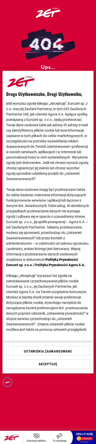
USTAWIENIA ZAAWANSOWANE (48, 351)
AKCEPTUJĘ (48, 364)
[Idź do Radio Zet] (11, 437)
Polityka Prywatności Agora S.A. (60, 265)
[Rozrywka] (48, 16)
